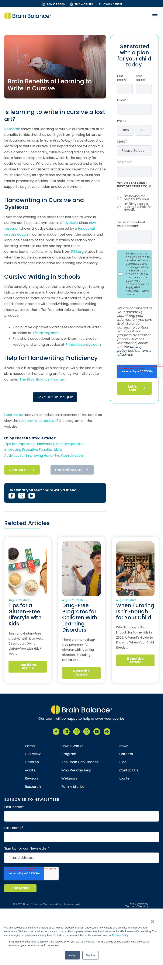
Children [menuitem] (32, 762)
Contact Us (19, 469)
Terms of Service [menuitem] (137, 906)
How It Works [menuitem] (72, 746)
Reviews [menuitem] (31, 778)
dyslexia (71, 222)
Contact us (13, 414)
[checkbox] (134, 203)
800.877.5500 (56, 4)
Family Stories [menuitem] (72, 786)
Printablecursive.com (83, 344)
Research (12, 128)
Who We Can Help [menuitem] (76, 770)
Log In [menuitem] (124, 778)
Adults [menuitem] (30, 770)
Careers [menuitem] (126, 754)
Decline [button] (90, 955)
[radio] (134, 197)
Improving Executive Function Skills (33, 449)
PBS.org (77, 251)
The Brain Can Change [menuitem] (80, 762)
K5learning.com (45, 332)
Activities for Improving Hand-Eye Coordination (43, 455)
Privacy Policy (120, 935)
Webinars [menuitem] (69, 778)
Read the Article (28, 666)
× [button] (152, 920)
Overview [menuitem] (33, 754)
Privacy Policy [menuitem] (139, 903)
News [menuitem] (123, 746)
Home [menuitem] (30, 746)
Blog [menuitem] (122, 762)
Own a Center (112, 4)
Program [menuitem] (68, 754)
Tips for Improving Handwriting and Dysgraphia (43, 443)
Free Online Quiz (68, 469)
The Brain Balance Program (42, 379)
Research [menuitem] (33, 786)
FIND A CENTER (84, 4)
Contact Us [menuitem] (128, 770)
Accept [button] (72, 955)
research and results (36, 420)
